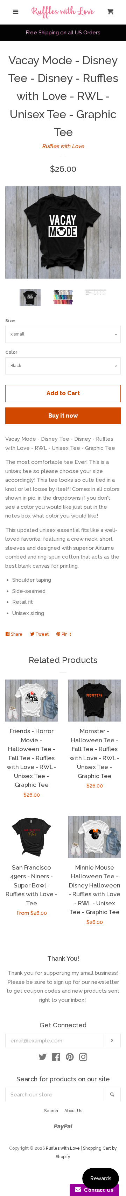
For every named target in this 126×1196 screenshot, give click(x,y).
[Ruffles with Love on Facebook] (56, 1058)
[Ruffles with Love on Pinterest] (69, 1058)
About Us (73, 1110)
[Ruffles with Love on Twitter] (42, 1058)
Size (10, 320)
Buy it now (63, 415)
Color (11, 352)
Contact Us (97, 1190)
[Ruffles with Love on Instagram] (83, 1058)
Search (51, 1110)
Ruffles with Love (63, 146)
